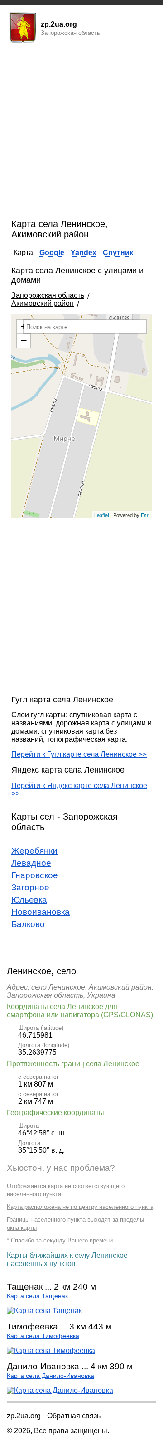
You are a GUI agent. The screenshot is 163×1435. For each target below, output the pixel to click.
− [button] (24, 340)
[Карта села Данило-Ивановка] (60, 1390)
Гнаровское (34, 875)
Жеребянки (34, 850)
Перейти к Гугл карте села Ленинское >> (79, 754)
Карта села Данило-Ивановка (50, 1375)
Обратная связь (74, 1416)
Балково (28, 924)
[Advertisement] (81, 132)
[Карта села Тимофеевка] (51, 1350)
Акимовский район (42, 303)
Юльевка (29, 899)
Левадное (31, 863)
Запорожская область (47, 295)
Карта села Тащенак (37, 1296)
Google (51, 252)
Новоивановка (40, 912)
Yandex (83, 252)
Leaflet (101, 514)
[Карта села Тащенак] (44, 1310)
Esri (145, 514)
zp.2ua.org (24, 1416)
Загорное (30, 887)
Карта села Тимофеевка (43, 1336)
